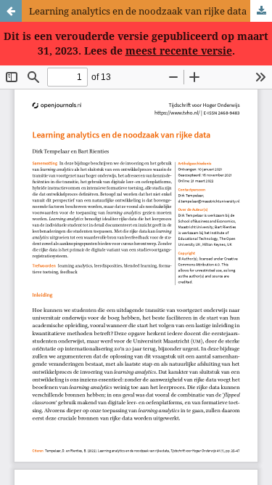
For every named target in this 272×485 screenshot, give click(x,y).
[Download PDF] (261, 11)
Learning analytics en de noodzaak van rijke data (138, 10)
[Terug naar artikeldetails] (11, 11)
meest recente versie (178, 50)
